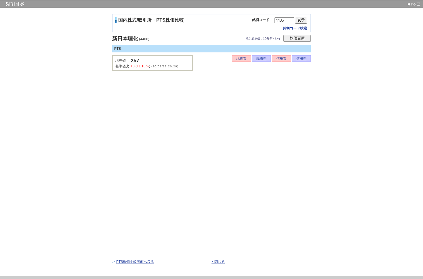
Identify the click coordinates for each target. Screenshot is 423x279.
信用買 (281, 58)
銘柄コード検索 (295, 28)
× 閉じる (218, 262)
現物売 (261, 58)
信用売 (301, 58)
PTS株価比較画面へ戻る (135, 262)
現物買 (241, 58)
